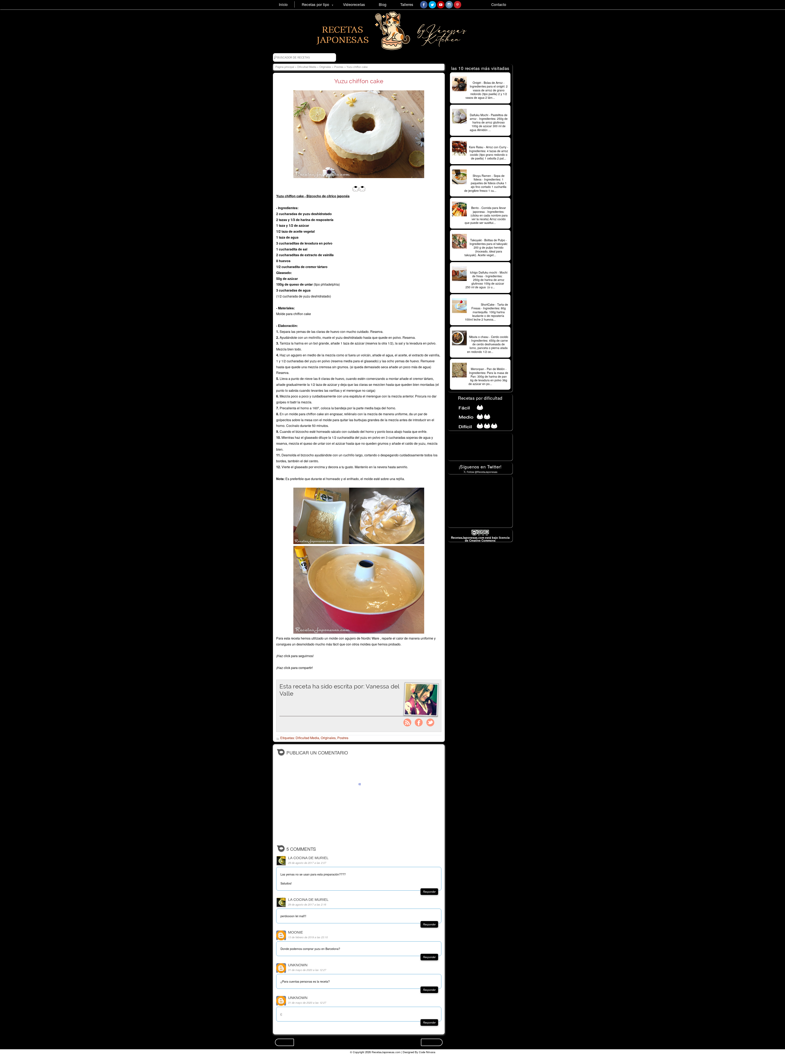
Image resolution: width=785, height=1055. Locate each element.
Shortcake (489, 300)
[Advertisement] (480, 501)
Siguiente (431, 1042)
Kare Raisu (488, 143)
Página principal (284, 67)
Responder (429, 891)
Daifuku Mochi (489, 111)
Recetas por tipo (315, 4)
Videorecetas (354, 4)
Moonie (295, 932)
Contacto (498, 4)
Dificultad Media (306, 67)
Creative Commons (482, 540)
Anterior (284, 1042)
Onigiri (488, 78)
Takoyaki (488, 236)
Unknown (297, 965)
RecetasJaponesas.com (386, 1052)
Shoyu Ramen (488, 171)
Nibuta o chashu (488, 332)
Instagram (407, 722)
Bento (488, 203)
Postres (338, 67)
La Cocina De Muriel (308, 858)
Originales (325, 67)
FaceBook (419, 722)
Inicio (283, 4)
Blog (382, 4)
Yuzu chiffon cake (358, 81)
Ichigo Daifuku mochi (489, 268)
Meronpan (489, 365)
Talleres (406, 4)
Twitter (430, 722)
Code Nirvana (427, 1052)
